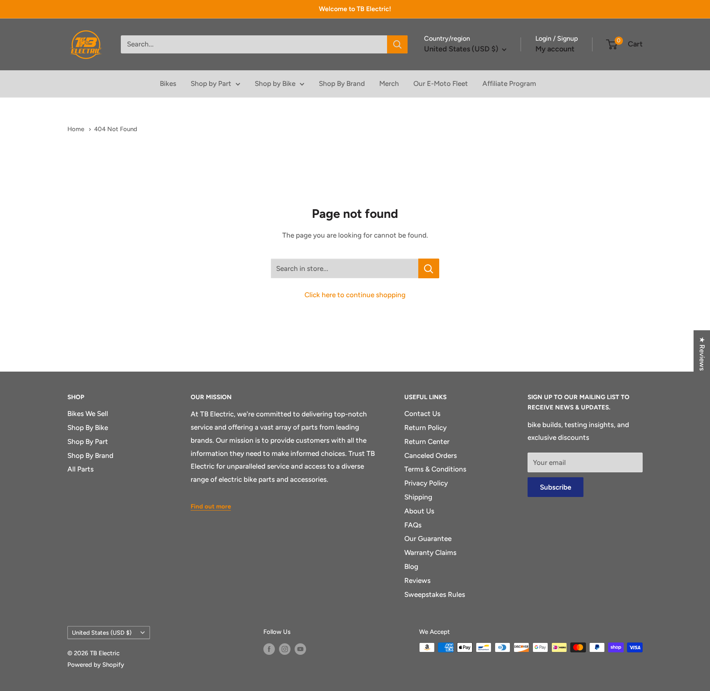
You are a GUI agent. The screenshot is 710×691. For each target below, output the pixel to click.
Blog (411, 566)
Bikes (168, 83)
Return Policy (425, 427)
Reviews (417, 580)
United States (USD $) (101, 632)
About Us (419, 511)
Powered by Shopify (95, 664)
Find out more (211, 506)
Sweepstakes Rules (434, 594)
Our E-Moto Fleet (440, 83)
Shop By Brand (342, 83)
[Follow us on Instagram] (284, 648)
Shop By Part (87, 441)
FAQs (413, 525)
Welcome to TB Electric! (355, 9)
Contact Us (422, 413)
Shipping (418, 497)
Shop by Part (211, 83)
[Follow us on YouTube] (300, 648)
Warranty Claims (430, 552)
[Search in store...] (428, 268)
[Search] (397, 44)
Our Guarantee (428, 538)
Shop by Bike (275, 83)
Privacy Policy (426, 483)
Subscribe (555, 487)
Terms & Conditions (435, 469)
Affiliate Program (509, 83)
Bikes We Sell (87, 413)
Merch (389, 83)
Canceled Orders (430, 455)
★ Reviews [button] (702, 354)
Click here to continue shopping (355, 295)
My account (554, 48)
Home (76, 129)
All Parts (80, 469)
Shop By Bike (87, 427)
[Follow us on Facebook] (269, 648)
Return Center (427, 441)
